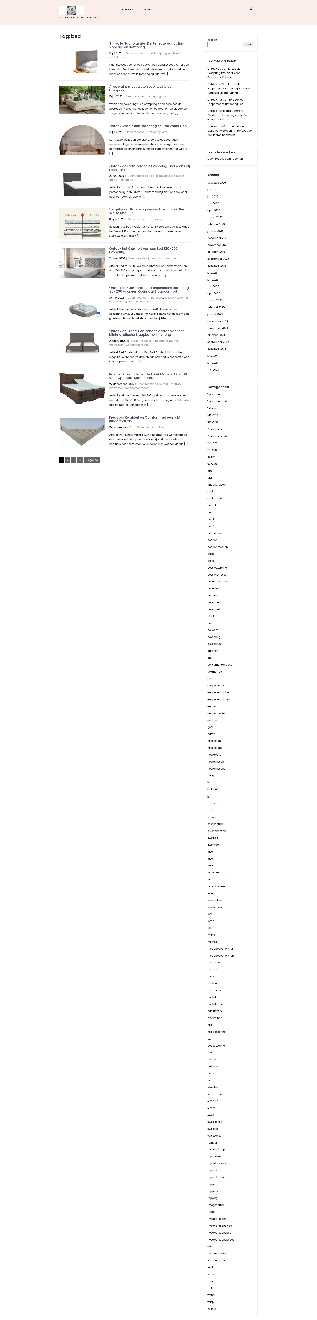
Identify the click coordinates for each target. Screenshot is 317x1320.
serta (210, 1080)
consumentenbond (219, 665)
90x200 (169, 297)
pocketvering (216, 1046)
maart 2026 (215, 217)
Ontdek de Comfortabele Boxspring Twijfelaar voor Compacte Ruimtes (223, 73)
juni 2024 (213, 363)
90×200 (212, 464)
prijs (210, 1052)
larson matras (216, 872)
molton (212, 983)
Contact (147, 9)
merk (210, 976)
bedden (212, 540)
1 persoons (156, 176)
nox (209, 1025)
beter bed (214, 602)
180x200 (164, 384)
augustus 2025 (216, 266)
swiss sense (214, 1122)
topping (212, 1198)
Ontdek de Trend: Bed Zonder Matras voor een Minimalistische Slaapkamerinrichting (146, 333)
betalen (212, 595)
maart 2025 (215, 300)
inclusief (212, 789)
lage (210, 859)
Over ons (127, 9)
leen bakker (215, 900)
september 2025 (218, 259)
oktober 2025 (216, 252)
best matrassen (217, 575)
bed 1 (210, 519)
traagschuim (215, 1205)
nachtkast (174, 53)
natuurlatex (214, 1011)
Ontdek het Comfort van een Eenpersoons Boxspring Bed (226, 102)
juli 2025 (212, 273)
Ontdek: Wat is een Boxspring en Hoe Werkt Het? (148, 126)
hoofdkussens (216, 768)
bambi (211, 505)
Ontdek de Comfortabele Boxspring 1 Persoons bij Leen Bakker (149, 168)
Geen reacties (135, 53)
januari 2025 (215, 314)
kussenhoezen (216, 831)
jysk (209, 796)
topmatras (214, 1170)
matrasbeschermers (221, 956)
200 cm (212, 443)
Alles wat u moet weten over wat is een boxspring (141, 88)
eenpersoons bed (139, 301)
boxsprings (171, 258)
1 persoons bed (217, 401)
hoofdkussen (215, 762)
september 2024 (218, 342)
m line (211, 935)
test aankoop (216, 1149)
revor (210, 1073)
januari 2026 (215, 231)
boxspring (160, 53)
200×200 (213, 450)
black (211, 616)
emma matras (216, 713)
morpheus (214, 990)
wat (164, 96)
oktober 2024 (216, 335)
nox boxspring (216, 1032)
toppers (212, 1191)
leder (210, 893)
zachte (211, 1309)
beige (211, 554)
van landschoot (217, 1260)
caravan (212, 651)
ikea (161, 427)
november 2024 (217, 328)
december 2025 (217, 238)
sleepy (211, 1108)
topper (212, 1184)
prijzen (211, 1059)
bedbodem (214, 533)
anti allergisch (216, 485)
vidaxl (211, 1274)
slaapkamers (215, 1094)
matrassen (116, 345)
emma (211, 706)
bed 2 (211, 526)
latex (210, 879)
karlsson (212, 803)
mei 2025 (213, 286)
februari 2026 (216, 224)
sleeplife (212, 1101)
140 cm (212, 408)
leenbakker (127, 180)
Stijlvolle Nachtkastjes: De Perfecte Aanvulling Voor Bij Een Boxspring (146, 45)
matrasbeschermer (220, 949)
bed (150, 53)
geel (210, 727)
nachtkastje (117, 57)
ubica (210, 1246)
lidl (209, 928)
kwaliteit (212, 838)
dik (209, 678)
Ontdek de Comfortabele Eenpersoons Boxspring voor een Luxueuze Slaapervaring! (228, 88)
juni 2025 (212, 280)
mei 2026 (213, 203)
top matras (214, 1156)
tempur (212, 1143)
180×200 (212, 422)
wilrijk (210, 1302)
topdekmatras (216, 1163)
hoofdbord (214, 755)
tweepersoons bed (219, 1226)
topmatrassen (216, 1177)
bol (209, 623)
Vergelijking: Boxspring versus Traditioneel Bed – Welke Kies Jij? (149, 211)
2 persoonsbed (217, 436)
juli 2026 (212, 189)
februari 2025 (216, 307)
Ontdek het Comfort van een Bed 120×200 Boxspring (143, 250)
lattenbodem (216, 886)
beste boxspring (218, 581)
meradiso (213, 969)
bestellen (213, 588)
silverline (213, 1087)
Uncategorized (217, 1253)
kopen (211, 817)
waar (210, 1281)
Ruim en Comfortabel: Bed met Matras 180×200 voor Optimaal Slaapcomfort (148, 376)
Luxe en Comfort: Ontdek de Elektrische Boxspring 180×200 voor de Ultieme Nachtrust (230, 131)
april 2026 (213, 210)
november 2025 (217, 245)
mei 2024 (213, 370)
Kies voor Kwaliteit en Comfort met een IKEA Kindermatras (144, 419)
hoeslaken (214, 741)
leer (209, 914)
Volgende (92, 460)
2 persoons (214, 429)
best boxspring (217, 568)
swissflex (213, 1129)
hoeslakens (214, 748)
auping (211, 491)
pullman (212, 1066)
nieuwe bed (214, 1018)
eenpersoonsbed (218, 699)
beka (210, 561)
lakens (211, 865)
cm (209, 658)
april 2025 (213, 293)
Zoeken (212, 40)
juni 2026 (212, 196)
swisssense (214, 1136)
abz (209, 471)
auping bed (214, 498)
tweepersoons (216, 1219)
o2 (209, 1039)
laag (210, 852)
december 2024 (217, 321)
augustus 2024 (216, 349)
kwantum (213, 845)
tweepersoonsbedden (221, 1239)
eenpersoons (117, 301)
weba (211, 1295)
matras (174, 341)
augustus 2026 (216, 183)
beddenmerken (217, 547)
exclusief (213, 720)
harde (211, 734)
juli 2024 (212, 356)
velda (210, 1267)
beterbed (213, 609)
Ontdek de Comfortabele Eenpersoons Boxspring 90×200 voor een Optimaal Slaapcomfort (149, 289)
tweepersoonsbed (137, 345)
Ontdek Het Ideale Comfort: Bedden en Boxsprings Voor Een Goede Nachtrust (227, 115)
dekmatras (214, 672)
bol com (212, 630)
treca (211, 1212)
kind (210, 810)
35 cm (211, 457)
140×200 (212, 415)
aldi (209, 478)
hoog (210, 775)
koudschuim (215, 824)
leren (210, 921)
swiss (210, 1115)
